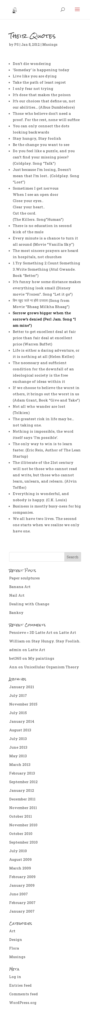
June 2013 (18, 747)
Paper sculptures (24, 578)
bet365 (15, 658)
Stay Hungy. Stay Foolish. (55, 641)
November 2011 (23, 807)
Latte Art (67, 632)
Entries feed (20, 985)
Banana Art (19, 586)
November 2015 (23, 704)
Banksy (16, 612)
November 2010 (23, 824)
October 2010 (20, 833)
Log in (15, 976)
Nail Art (16, 595)
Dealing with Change (29, 603)
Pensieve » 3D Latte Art (30, 632)
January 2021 (21, 686)
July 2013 (18, 738)
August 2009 (20, 859)
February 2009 (22, 876)
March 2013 (19, 764)
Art (12, 930)
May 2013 (18, 755)
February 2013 (22, 773)
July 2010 (18, 850)
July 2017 (18, 695)
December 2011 (22, 799)
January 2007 (22, 911)
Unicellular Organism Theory (51, 666)
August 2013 (20, 730)
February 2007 (22, 902)
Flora (14, 948)
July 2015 (18, 712)
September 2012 (23, 781)
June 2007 (18, 894)
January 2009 (22, 885)
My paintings (41, 658)
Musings (49, 44)
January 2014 (21, 721)
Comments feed (23, 993)
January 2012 (21, 790)
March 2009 (20, 868)
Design (15, 939)
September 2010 (23, 842)
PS (16, 44)
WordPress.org (22, 1002)
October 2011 (20, 816)
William (17, 641)
